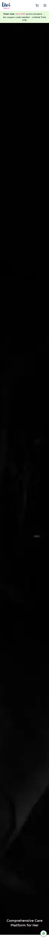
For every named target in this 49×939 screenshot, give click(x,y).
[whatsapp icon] (43, 933)
